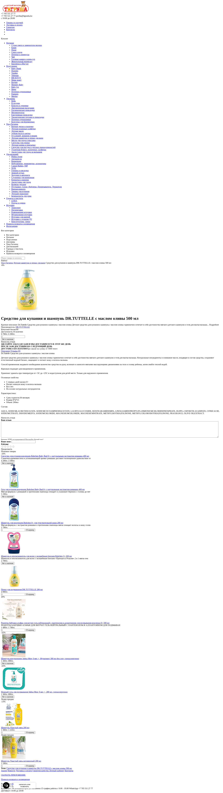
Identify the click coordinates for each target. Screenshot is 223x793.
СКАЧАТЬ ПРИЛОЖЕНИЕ (13, 775)
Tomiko (14, 73)
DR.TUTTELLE (23, 327)
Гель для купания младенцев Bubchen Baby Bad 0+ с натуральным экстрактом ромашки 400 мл (43, 489)
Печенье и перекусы (20, 54)
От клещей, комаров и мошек (24, 136)
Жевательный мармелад (21, 61)
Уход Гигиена (12, 124)
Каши (13, 48)
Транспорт (16, 208)
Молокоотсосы (17, 112)
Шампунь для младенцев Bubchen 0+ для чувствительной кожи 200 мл (32, 523)
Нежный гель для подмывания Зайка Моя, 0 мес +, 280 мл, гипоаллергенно (34, 692)
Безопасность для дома (21, 196)
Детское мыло (17, 131)
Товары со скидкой (14, 23)
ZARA (14, 201)
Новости (11, 771)
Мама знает (16, 80)
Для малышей (12, 154)
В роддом (15, 103)
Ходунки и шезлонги (20, 175)
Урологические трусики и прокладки (27, 117)
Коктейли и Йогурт (20, 64)
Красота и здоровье (19, 105)
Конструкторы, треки (20, 221)
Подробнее (214, 325)
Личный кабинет (56, 771)
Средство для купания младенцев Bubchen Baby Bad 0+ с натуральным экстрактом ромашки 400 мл (45, 456)
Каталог (4, 38)
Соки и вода (16, 52)
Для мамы (10, 99)
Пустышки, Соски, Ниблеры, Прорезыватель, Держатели (36, 187)
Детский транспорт (19, 194)
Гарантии (10, 27)
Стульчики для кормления (22, 177)
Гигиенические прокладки (23, 110)
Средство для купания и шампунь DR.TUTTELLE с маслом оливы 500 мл (39, 768)
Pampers (14, 94)
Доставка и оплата (14, 25)
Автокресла (16, 159)
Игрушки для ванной (20, 217)
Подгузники (11, 66)
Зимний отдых (17, 173)
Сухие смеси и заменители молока (26, 45)
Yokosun (15, 75)
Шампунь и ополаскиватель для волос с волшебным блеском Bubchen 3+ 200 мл (36, 556)
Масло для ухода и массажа (23, 140)
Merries (14, 96)
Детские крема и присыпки (23, 145)
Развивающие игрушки (21, 212)
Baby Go (15, 87)
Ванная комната (18, 189)
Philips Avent (16, 157)
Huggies (14, 71)
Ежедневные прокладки (22, 115)
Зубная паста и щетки (20, 133)
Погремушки (17, 210)
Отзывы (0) (15, 351)
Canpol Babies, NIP (19, 166)
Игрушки (10, 205)
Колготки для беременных (23, 122)
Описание (5, 351)
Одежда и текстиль (14, 198)
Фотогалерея (11, 226)
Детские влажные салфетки (23, 129)
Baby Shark (16, 68)
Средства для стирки (20, 143)
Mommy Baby (17, 85)
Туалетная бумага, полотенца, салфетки (28, 150)
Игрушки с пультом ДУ (21, 219)
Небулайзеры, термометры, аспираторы (28, 163)
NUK (13, 168)
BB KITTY (16, 78)
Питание (10, 43)
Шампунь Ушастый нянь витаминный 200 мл (21, 761)
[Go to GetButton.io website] (6, 790)
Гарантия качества (41, 771)
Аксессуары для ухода (21, 182)
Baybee (14, 82)
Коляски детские (18, 184)
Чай (13, 57)
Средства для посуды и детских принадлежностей (33, 147)
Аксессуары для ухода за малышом (26, 152)
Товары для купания (20, 191)
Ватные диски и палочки (22, 126)
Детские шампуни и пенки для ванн (27, 138)
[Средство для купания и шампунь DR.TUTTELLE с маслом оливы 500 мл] (27, 312)
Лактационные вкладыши (22, 108)
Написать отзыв (8, 342)
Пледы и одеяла (18, 203)
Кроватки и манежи (20, 180)
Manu (13, 89)
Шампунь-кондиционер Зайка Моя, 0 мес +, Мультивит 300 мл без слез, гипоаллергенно (40, 658)
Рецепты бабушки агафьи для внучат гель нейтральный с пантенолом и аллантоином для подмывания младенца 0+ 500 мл (55, 623)
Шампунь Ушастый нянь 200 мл (15, 728)
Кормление (16, 161)
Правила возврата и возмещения (20, 224)
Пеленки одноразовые (21, 92)
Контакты (10, 29)
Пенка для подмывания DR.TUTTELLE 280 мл (22, 589)
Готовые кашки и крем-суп (23, 59)
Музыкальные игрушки (21, 214)
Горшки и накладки (20, 170)
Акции (4, 771)
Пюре (13, 50)
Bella (13, 101)
